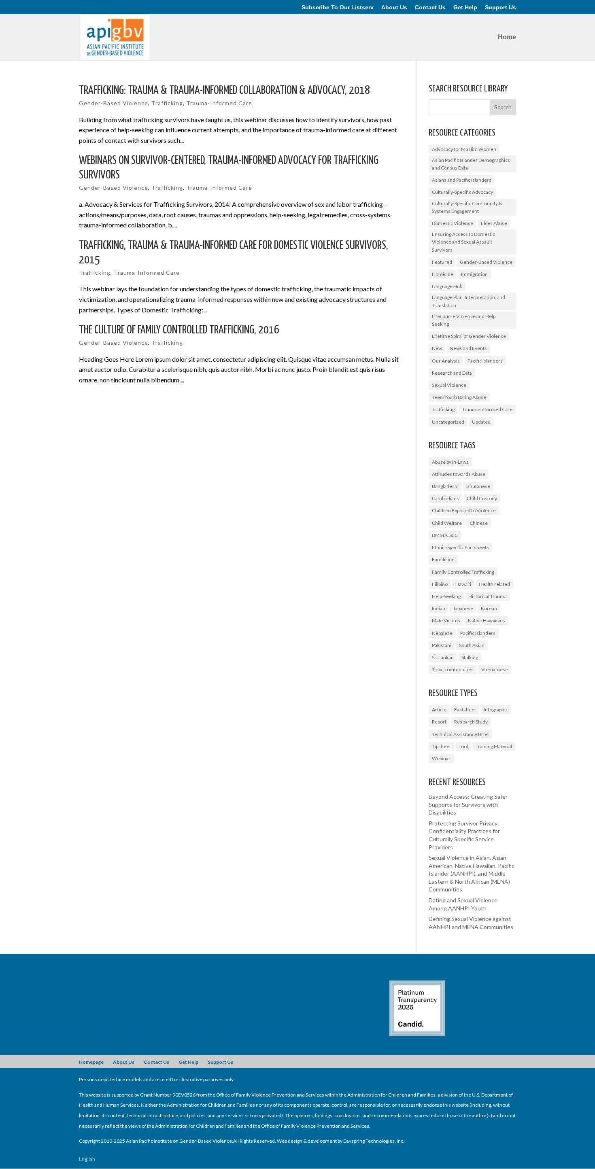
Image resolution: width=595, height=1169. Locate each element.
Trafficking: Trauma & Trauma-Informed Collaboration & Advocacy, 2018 (224, 90)
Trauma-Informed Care (219, 103)
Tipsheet (441, 746)
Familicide (443, 559)
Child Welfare (447, 523)
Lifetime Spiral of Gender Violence (469, 336)
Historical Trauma (487, 596)
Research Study (471, 722)
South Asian (471, 645)
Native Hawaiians (486, 620)
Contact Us (430, 7)
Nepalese (442, 633)
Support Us (500, 7)
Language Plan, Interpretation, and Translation (468, 301)
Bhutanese (478, 486)
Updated (481, 422)
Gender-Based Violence (113, 103)
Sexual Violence (449, 385)
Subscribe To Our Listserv (338, 7)
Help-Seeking (446, 596)
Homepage (91, 1062)
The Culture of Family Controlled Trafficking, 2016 (179, 330)
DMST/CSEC (445, 535)
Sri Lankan (443, 657)
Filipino (440, 584)
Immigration (474, 274)
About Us (394, 7)
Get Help (465, 7)
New (437, 348)
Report (439, 722)
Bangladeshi (445, 486)
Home (507, 37)
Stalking (469, 657)
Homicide (442, 274)
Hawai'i (463, 584)
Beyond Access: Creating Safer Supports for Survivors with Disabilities (468, 804)
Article (439, 709)
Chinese (479, 523)
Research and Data (452, 373)
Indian (438, 608)
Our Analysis (446, 361)
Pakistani (441, 645)
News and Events (468, 348)
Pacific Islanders (485, 361)
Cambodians (445, 498)
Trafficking (167, 103)
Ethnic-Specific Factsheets (460, 547)
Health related (494, 584)
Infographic (496, 709)
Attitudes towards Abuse (458, 474)
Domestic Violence (452, 223)
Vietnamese (494, 669)
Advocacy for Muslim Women (464, 149)
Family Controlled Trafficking (463, 572)
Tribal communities (453, 669)
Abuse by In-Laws (450, 462)
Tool (463, 746)
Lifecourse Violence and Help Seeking (463, 320)
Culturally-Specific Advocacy (462, 192)
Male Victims (446, 620)
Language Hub (447, 286)
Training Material (494, 746)
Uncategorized (448, 422)
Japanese (463, 608)
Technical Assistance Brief (460, 734)
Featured (442, 262)
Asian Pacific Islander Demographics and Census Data (471, 164)
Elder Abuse (494, 223)
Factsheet (465, 709)
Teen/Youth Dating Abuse (459, 397)
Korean (489, 608)
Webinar (441, 758)
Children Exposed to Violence (464, 510)
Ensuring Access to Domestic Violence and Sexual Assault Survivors (463, 241)
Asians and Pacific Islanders (461, 180)
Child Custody (482, 498)
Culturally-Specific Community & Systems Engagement (467, 207)
